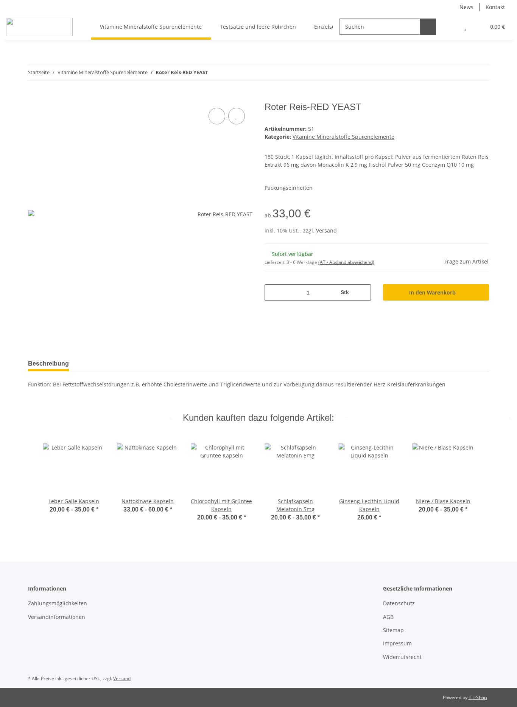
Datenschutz (399, 603)
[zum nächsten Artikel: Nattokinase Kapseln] (481, 72)
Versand (326, 230)
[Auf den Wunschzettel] (236, 116)
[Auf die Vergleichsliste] (217, 116)
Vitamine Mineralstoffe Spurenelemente (343, 136)
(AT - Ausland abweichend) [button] (346, 262)
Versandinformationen (56, 616)
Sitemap (393, 630)
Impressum (397, 643)
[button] (450, 27)
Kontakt (495, 7)
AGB (388, 616)
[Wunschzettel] (465, 27)
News (466, 7)
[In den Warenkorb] (34, 97)
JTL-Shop (478, 697)
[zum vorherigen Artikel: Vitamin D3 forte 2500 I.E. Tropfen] (464, 72)
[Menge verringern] (273, 292)
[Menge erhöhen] (362, 292)
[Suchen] (428, 27)
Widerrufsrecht (402, 656)
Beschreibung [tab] (48, 363)
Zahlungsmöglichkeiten (57, 603)
